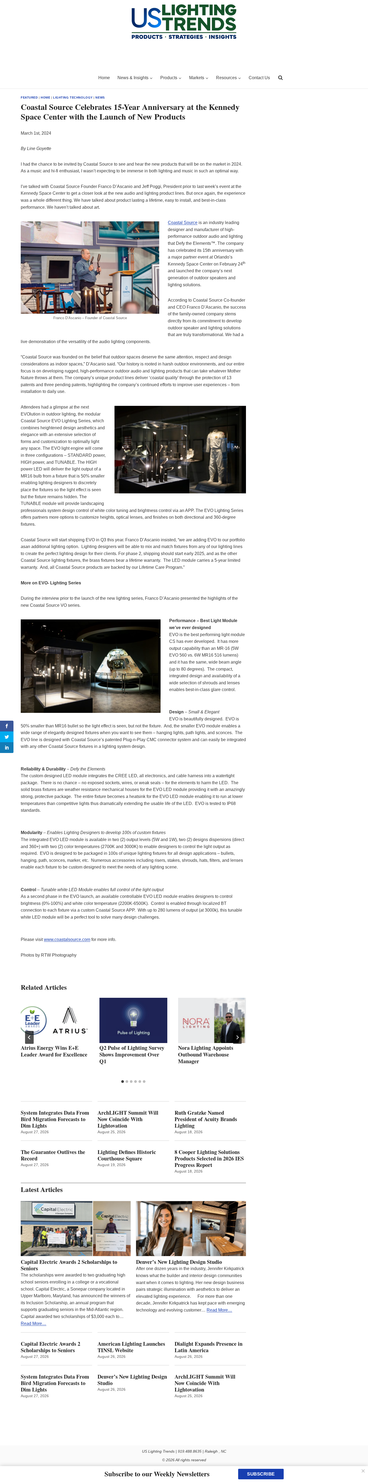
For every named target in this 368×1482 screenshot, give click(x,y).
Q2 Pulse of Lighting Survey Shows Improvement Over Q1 (131, 1054)
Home (104, 77)
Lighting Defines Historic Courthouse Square (127, 1155)
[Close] (363, 1470)
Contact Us (259, 77)
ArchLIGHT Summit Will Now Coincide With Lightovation (128, 1119)
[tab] (122, 1081)
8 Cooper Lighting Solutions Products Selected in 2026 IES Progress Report (209, 1158)
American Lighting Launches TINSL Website (131, 1347)
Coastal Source (182, 222)
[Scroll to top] (358, 1466)
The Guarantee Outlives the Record (53, 1155)
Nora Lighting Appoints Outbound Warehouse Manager (205, 1054)
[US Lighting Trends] (56, 77)
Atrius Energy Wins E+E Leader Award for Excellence (54, 1051)
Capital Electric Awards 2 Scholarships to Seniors (69, 1265)
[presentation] (55, 1020)
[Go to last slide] (29, 1037)
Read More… (33, 1323)
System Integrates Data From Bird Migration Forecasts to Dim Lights (55, 1119)
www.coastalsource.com (67, 939)
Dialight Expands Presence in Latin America (208, 1347)
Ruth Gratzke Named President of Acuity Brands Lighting (206, 1119)
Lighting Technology (73, 97)
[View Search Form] (280, 78)
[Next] (237, 1037)
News (100, 97)
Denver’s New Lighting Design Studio (179, 1262)
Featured (29, 97)
